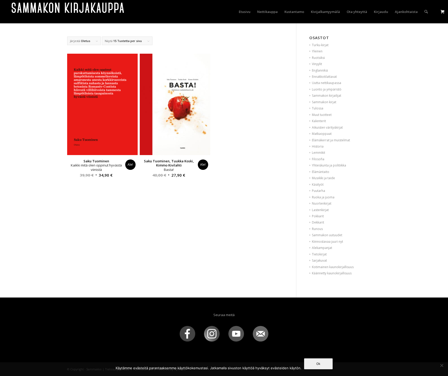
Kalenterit (319, 121)
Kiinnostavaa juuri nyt (327, 241)
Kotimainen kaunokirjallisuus (333, 267)
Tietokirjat (319, 254)
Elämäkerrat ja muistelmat (331, 140)
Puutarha (318, 191)
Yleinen (317, 51)
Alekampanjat (322, 248)
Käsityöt (318, 184)
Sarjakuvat (319, 260)
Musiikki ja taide (323, 178)
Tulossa (317, 108)
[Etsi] (426, 11)
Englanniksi (320, 70)
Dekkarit (318, 222)
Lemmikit (318, 152)
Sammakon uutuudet (327, 235)
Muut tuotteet (322, 115)
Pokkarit (318, 216)
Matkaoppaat (322, 133)
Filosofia (318, 159)
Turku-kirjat (320, 45)
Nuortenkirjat (321, 203)
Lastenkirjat (320, 210)
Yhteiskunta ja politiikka (329, 165)
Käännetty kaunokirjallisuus (332, 273)
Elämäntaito (320, 172)
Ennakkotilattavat (324, 76)
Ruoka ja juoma (323, 197)
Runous (317, 229)
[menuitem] (244, 11)
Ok (318, 364)
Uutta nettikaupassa (326, 83)
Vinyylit (317, 64)
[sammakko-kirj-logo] (68, 11)
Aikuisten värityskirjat (327, 127)
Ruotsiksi (318, 57)
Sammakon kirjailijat (326, 95)
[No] (441, 365)
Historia (318, 146)
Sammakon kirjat (324, 102)
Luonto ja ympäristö (326, 89)
